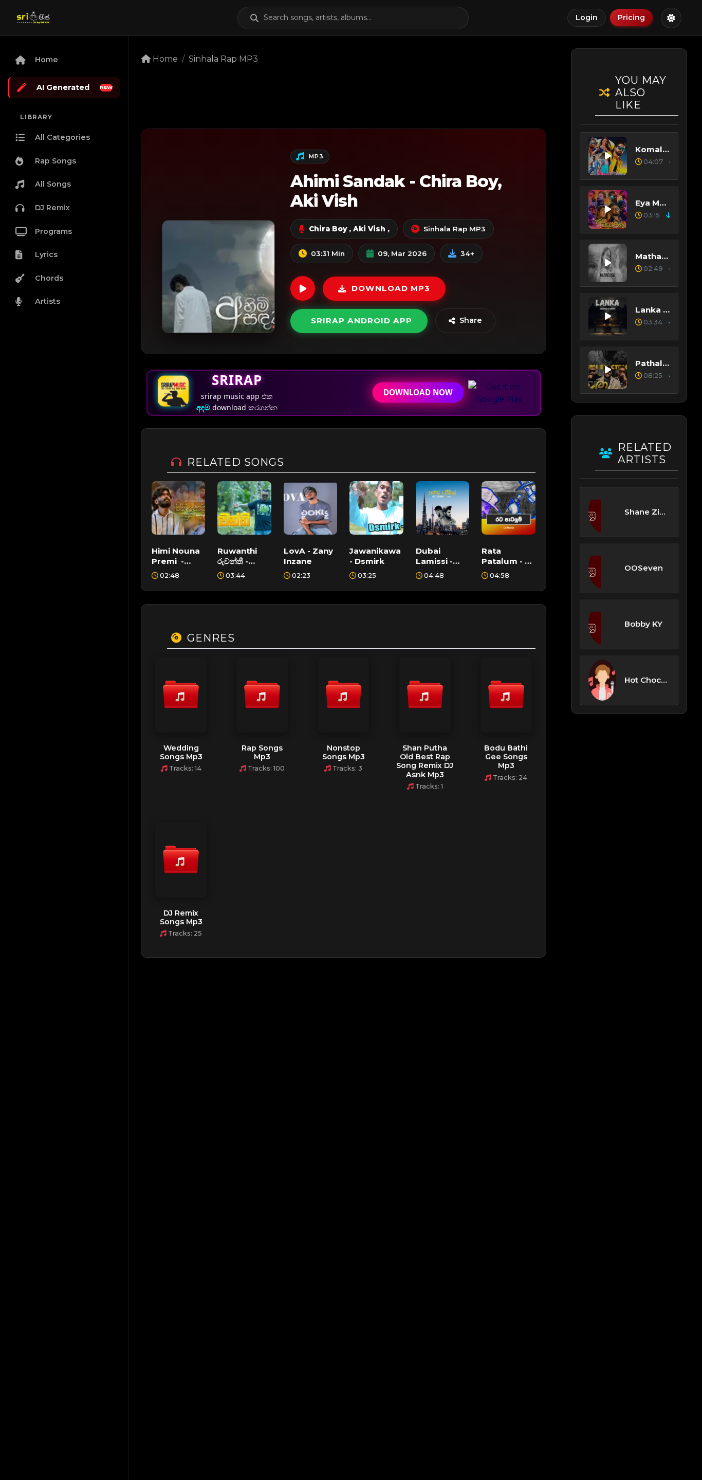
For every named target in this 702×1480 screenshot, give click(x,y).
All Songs (53, 184)
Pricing (631, 17)
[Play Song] (302, 288)
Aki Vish (368, 229)
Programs (53, 231)
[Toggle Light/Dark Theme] (671, 18)
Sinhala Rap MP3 (223, 59)
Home (46, 59)
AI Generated (74, 87)
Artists (47, 301)
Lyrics (46, 254)
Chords (49, 278)
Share (470, 320)
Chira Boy (328, 229)
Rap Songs (55, 161)
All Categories (62, 137)
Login (587, 17)
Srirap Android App (361, 320)
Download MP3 (391, 288)
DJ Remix (52, 207)
